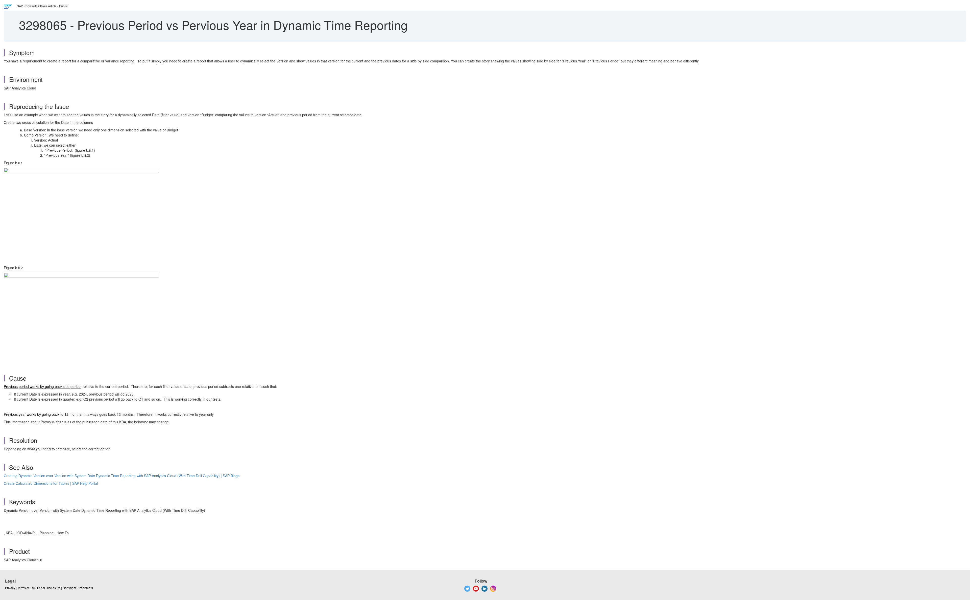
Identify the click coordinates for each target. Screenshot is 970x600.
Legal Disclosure (48, 588)
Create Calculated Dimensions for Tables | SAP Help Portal (51, 483)
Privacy (10, 588)
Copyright (69, 588)
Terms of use (26, 588)
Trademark (85, 588)
